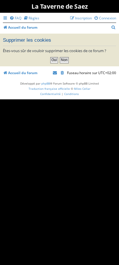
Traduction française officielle (49, 89)
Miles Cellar (82, 89)
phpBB (45, 83)
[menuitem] (15, 18)
